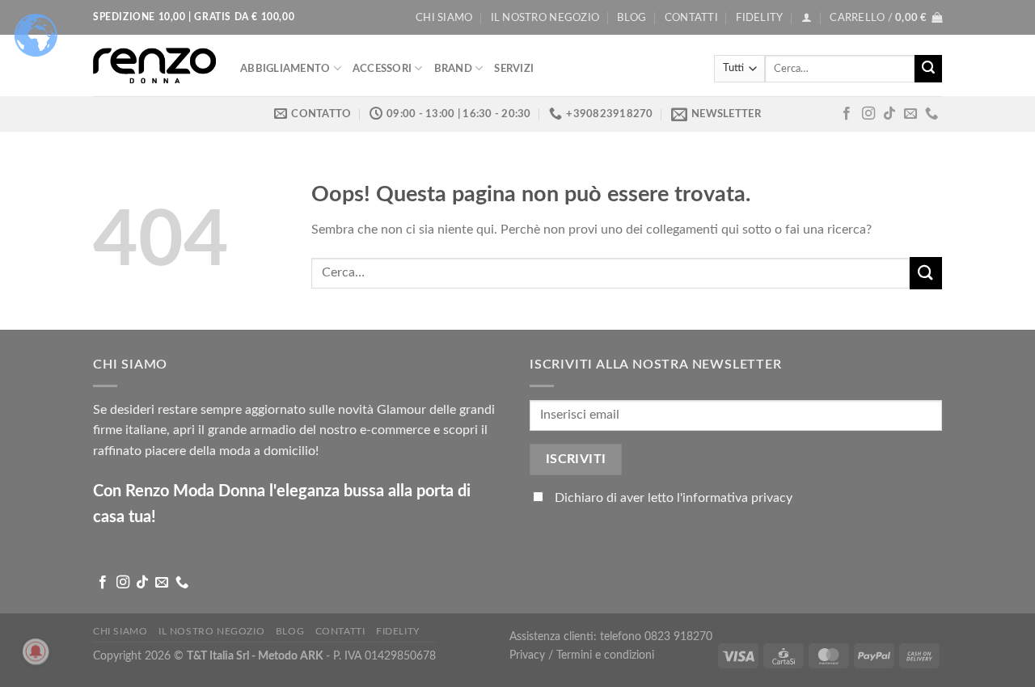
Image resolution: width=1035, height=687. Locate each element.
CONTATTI (691, 18)
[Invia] (928, 68)
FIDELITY (759, 18)
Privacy (528, 655)
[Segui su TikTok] (889, 114)
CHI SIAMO (444, 18)
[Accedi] (806, 17)
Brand (453, 69)
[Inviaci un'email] (910, 114)
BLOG (631, 18)
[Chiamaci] (931, 114)
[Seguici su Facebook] (846, 114)
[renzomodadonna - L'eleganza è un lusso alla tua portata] (154, 65)
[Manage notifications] (36, 651)
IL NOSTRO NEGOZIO (545, 18)
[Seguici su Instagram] (868, 114)
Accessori (382, 69)
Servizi (514, 69)
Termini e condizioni (605, 655)
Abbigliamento (285, 69)
